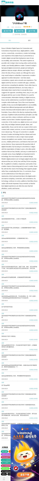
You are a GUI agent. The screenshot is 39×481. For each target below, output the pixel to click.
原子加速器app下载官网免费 (10, 471)
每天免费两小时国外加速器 (10, 463)
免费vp (4, 474)
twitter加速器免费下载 (8, 460)
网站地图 (4, 451)
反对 (35, 202)
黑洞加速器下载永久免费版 (10, 457)
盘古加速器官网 (6, 465)
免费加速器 (5, 468)
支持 (30, 202)
